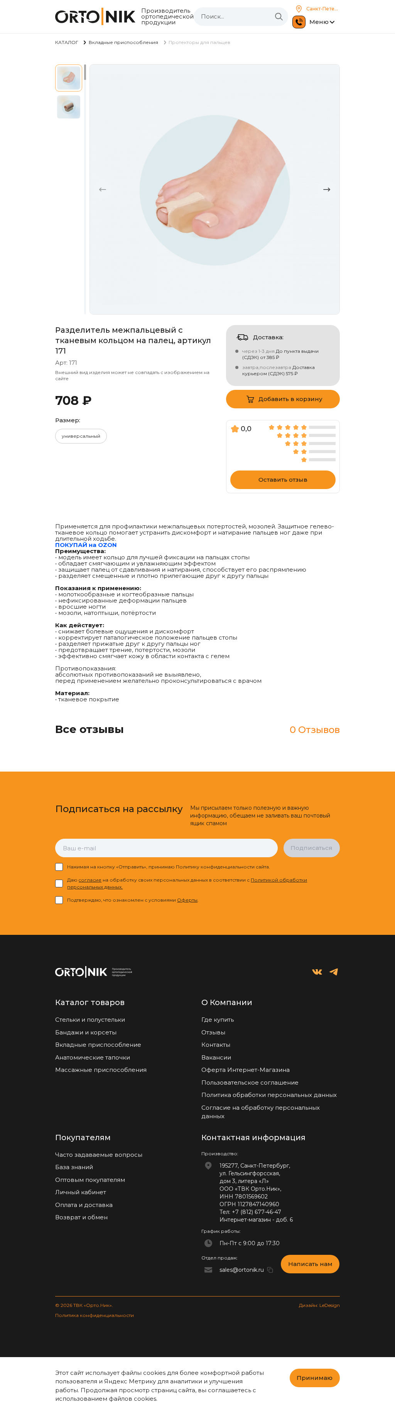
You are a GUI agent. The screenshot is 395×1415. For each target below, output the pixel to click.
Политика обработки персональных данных (269, 1094)
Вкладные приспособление (98, 1044)
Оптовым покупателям (90, 1179)
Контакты (215, 1044)
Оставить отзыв (282, 479)
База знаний (74, 1167)
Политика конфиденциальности (94, 1315)
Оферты (187, 900)
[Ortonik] (95, 16)
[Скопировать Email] (270, 1270)
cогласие (90, 880)
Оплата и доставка (84, 1205)
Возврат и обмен (81, 1217)
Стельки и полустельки (90, 1019)
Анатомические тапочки (92, 1057)
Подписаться (311, 847)
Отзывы (213, 1032)
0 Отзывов (315, 729)
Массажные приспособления (101, 1069)
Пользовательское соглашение (250, 1082)
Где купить (217, 1019)
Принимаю (315, 1377)
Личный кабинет (80, 1192)
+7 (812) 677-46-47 (256, 1212)
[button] (326, 189)
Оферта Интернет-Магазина (245, 1069)
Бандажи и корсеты (85, 1032)
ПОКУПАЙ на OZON (86, 544)
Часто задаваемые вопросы (98, 1154)
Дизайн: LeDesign (319, 1305)
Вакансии (216, 1057)
